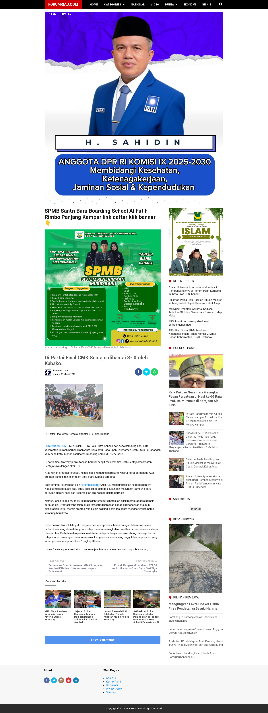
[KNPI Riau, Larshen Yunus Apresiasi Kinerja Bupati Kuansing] (58, 599)
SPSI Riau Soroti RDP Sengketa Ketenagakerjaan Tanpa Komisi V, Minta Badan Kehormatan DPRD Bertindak (192, 334)
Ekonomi (189, 4)
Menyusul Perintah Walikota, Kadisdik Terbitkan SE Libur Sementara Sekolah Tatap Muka (195, 312)
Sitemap (111, 692)
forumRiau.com (133, 708)
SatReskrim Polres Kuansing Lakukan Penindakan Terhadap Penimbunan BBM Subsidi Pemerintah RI (146, 617)
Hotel (66, 13)
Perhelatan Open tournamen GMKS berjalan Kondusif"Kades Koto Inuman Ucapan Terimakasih (75, 568)
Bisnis (206, 4)
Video (155, 4)
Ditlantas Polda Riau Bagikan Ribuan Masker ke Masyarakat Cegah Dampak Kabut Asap (195, 301)
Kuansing (143, 549)
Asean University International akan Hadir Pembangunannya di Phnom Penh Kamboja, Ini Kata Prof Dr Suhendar (195, 291)
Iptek (52, 13)
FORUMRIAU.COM (56, 446)
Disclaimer (112, 685)
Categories (112, 4)
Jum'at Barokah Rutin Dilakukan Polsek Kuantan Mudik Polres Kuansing (116, 615)
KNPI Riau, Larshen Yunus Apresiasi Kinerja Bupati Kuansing (56, 615)
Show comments (103, 639)
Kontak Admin (114, 681)
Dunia (169, 4)
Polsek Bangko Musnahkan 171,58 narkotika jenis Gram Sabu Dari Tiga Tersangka (134, 568)
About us (111, 678)
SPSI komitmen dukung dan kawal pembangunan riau (189, 323)
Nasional (138, 4)
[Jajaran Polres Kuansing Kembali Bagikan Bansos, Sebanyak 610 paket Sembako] (87, 599)
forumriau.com (90, 484)
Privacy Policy (114, 688)
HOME (94, 4)
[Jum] (117, 599)
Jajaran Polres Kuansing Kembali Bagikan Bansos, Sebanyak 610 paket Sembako (85, 617)
